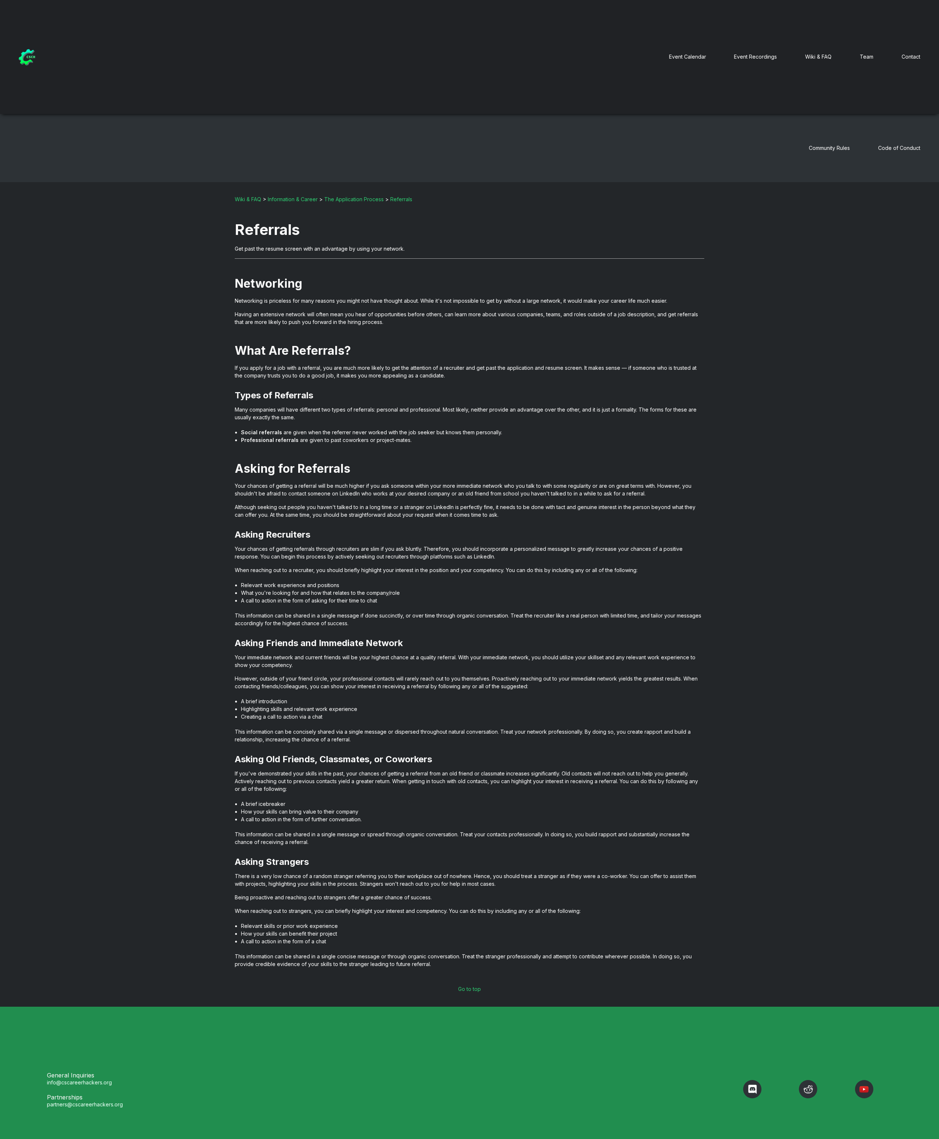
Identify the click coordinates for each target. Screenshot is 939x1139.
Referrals (401, 199)
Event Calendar (687, 57)
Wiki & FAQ (818, 57)
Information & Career (293, 199)
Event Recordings (755, 57)
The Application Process (354, 199)
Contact (911, 57)
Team (866, 57)
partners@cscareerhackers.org (85, 1104)
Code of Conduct (899, 148)
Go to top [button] (469, 989)
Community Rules (829, 148)
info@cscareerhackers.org (79, 1082)
